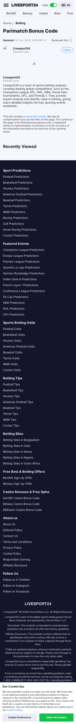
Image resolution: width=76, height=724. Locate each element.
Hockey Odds (12, 340)
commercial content (35, 116)
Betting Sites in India (16, 445)
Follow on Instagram (16, 585)
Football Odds (12, 328)
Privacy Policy (12, 547)
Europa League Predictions (21, 255)
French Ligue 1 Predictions (20, 285)
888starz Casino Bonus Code (22, 509)
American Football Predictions (22, 194)
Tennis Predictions (15, 206)
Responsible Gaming (16, 559)
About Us (9, 524)
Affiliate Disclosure (15, 565)
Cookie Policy (12, 553)
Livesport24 (21, 48)
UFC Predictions (13, 314)
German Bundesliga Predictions (23, 273)
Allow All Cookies (56, 717)
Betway (28, 13)
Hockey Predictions (16, 188)
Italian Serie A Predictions (20, 279)
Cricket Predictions (15, 235)
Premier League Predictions (21, 261)
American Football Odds (19, 346)
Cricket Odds (12, 370)
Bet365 (11, 13)
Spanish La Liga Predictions (21, 267)
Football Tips (11, 384)
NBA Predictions (14, 302)
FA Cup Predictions (15, 296)
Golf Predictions (13, 223)
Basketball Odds (14, 334)
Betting (21, 23)
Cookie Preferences (19, 717)
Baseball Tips (12, 408)
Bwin (57, 13)
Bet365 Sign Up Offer (17, 477)
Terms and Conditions (17, 541)
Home (7, 23)
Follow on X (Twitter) (16, 579)
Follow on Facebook (16, 591)
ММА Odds (10, 364)
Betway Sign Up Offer (17, 483)
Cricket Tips (11, 425)
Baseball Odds (12, 352)
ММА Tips (9, 419)
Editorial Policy (12, 530)
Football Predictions (16, 176)
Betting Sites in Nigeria (18, 457)
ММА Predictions (14, 212)
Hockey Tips (11, 396)
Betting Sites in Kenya (17, 451)
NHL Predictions (14, 308)
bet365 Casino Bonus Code (21, 498)
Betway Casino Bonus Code (21, 504)
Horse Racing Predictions (19, 229)
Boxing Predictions (15, 217)
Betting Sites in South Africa (21, 463)
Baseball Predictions (16, 200)
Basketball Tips (13, 390)
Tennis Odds (11, 358)
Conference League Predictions (24, 291)
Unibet (43, 13)
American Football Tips (18, 402)
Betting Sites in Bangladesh (21, 440)
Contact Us (10, 536)
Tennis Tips (10, 413)
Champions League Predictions (23, 249)
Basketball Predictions (17, 182)
